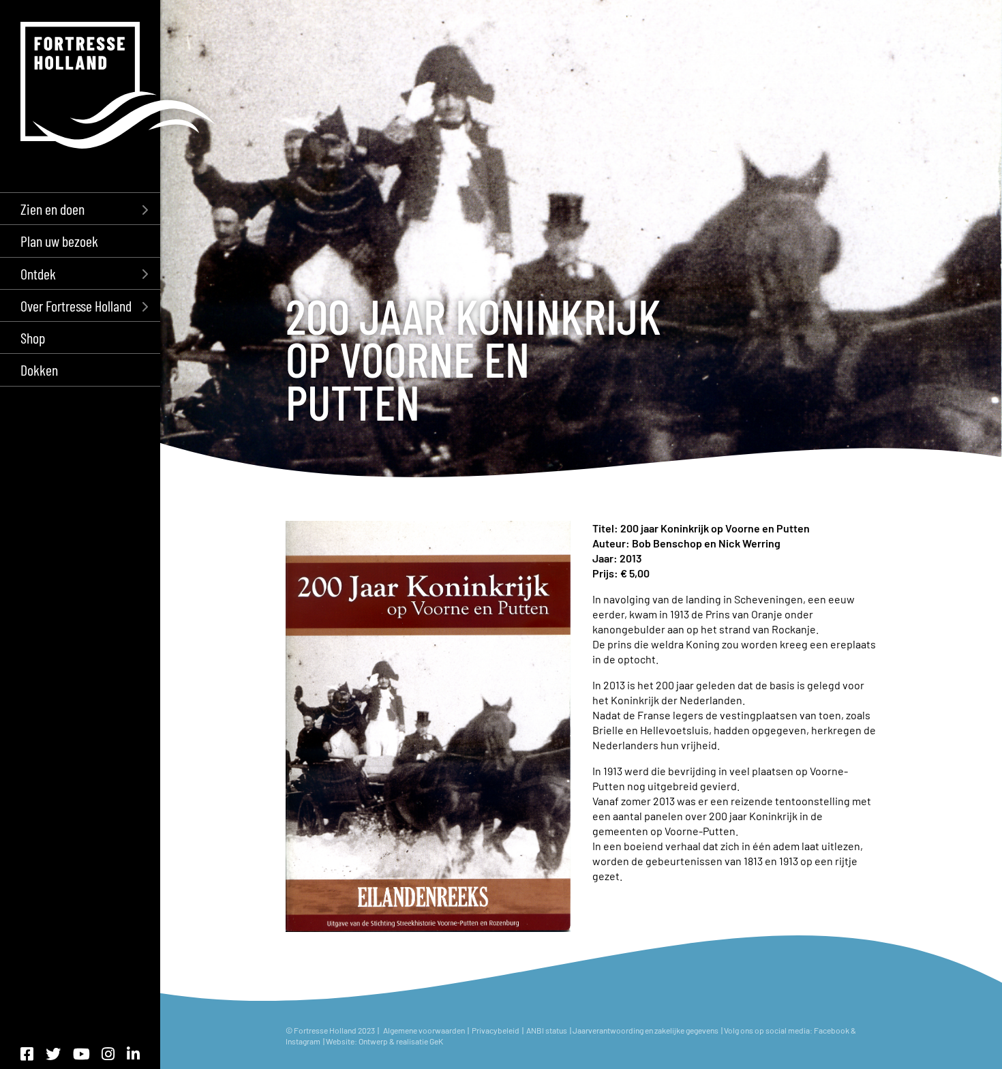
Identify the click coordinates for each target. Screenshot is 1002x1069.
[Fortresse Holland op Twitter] (53, 1053)
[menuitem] (80, 208)
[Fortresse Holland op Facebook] (26, 1053)
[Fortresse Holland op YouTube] (81, 1053)
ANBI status (547, 1030)
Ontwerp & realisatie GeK (401, 1041)
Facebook (831, 1030)
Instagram (304, 1041)
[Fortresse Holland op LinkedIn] (133, 1053)
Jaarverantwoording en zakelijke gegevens (645, 1030)
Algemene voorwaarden (424, 1030)
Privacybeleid (495, 1030)
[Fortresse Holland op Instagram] (108, 1053)
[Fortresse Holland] (117, 85)
